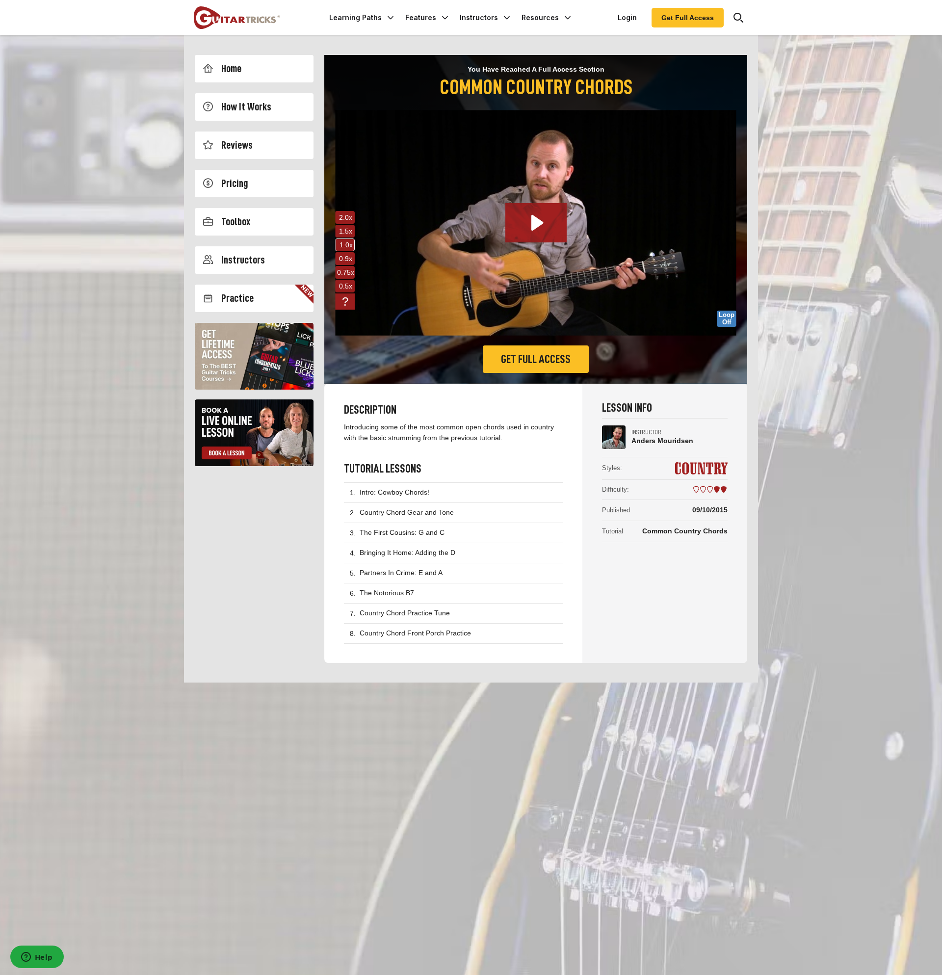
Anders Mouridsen (662, 441)
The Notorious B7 (387, 593)
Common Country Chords (685, 531)
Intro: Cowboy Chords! (394, 492)
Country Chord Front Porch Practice (415, 633)
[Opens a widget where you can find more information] (37, 958)
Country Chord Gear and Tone (407, 512)
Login (627, 17)
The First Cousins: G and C (402, 532)
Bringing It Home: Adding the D (407, 552)
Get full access (536, 359)
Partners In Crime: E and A (401, 573)
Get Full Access (687, 18)
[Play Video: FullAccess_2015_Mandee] (536, 222)
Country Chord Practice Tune (405, 613)
